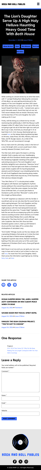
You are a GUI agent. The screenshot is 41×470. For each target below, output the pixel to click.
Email (4, 403)
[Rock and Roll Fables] (13, 4)
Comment (5, 371)
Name (4, 395)
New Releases (26, 46)
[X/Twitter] (20, 461)
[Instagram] (26, 461)
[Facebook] (15, 461)
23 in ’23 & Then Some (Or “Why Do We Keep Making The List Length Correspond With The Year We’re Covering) (22, 350)
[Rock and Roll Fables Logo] (20, 445)
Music (17, 46)
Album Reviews (8, 46)
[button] (3, 285)
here (8, 134)
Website (4, 410)
